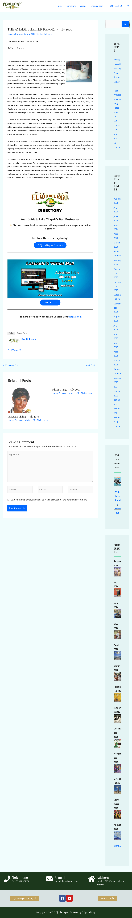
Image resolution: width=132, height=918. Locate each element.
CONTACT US (116, 6)
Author (11, 333)
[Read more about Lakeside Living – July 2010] (19, 399)
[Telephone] (7, 878)
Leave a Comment (16, 34)
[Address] (91, 878)
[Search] (125, 24)
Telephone (20, 877)
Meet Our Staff (116, 116)
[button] (104, 5)
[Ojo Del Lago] (14, 340)
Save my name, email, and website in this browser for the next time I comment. (49, 499)
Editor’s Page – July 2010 (66, 389)
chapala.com (75, 316)
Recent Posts (22, 333)
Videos (83, 6)
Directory (71, 6)
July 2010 (31, 34)
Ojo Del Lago (28, 339)
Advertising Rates (117, 103)
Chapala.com (97, 6)
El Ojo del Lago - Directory (50, 245)
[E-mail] (49, 878)
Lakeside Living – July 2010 (23, 416)
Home (60, 6)
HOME (117, 59)
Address (103, 877)
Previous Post (11, 365)
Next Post (91, 365)
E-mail (60, 877)
